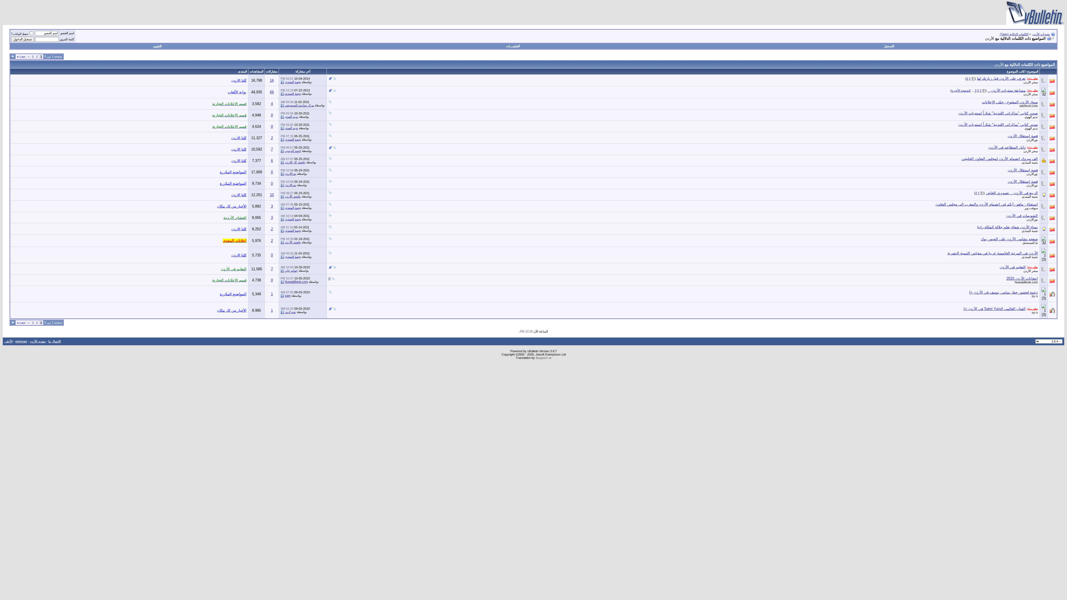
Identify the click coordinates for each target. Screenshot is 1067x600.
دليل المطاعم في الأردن (1007, 147)
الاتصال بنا (54, 341)
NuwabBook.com (1026, 282)
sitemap (21, 341)
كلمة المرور (67, 39)
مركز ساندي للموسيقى (299, 105)
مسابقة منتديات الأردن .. (1007, 90)
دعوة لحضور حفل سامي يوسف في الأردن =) (1003, 292)
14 (272, 80)
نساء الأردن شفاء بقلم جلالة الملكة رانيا (1007, 227)
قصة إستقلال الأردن (1023, 136)
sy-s (1035, 296)
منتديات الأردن (1041, 34)
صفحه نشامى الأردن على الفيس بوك (1009, 239)
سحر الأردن (1030, 82)
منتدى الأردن (38, 341)
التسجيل (889, 46)
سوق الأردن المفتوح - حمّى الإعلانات (1010, 102)
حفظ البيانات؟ (20, 34)
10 (272, 195)
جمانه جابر (291, 270)
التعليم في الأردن (1013, 267)
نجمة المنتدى (293, 82)
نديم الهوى (1031, 117)
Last (21, 56)
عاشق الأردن (293, 196)
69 (272, 92)
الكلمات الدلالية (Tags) (1014, 34)
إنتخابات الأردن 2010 (1022, 278)
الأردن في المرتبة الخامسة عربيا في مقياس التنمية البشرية (993, 253)
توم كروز (290, 312)
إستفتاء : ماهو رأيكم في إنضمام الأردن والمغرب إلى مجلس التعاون (987, 204)
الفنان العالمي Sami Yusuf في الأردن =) (995, 309)
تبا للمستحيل (1030, 242)
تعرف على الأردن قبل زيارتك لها (1001, 78)
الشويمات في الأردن (1022, 216)
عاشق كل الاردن (295, 162)
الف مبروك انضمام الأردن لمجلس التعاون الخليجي (1000, 159)
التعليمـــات (513, 46)
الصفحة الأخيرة (961, 90)
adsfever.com (1028, 106)
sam (288, 295)
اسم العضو (67, 33)
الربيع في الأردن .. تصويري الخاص (1012, 193)
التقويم (157, 46)
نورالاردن (1032, 139)
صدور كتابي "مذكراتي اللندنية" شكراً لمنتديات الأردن (998, 113)
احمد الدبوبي (293, 150)
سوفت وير (1031, 208)
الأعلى (8, 341)
